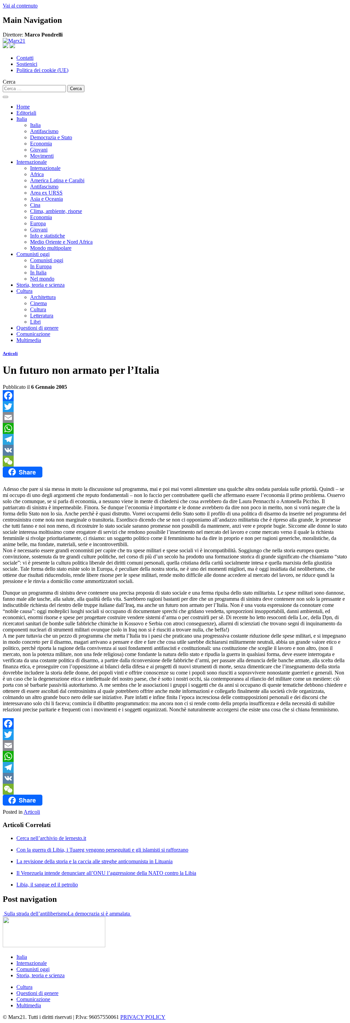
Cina (35, 205)
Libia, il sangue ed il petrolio (47, 884)
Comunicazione (33, 334)
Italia (21, 119)
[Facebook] (175, 395)
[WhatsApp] (175, 428)
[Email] (175, 417)
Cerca (9, 82)
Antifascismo (44, 131)
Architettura (43, 297)
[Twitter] (175, 406)
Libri (35, 322)
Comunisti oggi (33, 254)
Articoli (10, 353)
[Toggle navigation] (5, 97)
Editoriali (26, 113)
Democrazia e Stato (51, 137)
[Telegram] (175, 439)
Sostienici (26, 64)
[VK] (175, 450)
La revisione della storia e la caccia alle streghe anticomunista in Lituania (94, 861)
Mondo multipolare (50, 248)
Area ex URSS (46, 193)
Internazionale (31, 162)
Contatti (24, 58)
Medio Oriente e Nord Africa (61, 242)
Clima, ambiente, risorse (56, 211)
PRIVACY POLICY (142, 1017)
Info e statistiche (47, 236)
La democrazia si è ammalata (99, 914)
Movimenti (42, 156)
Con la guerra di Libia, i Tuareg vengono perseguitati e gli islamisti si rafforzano (102, 850)
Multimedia (28, 340)
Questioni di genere (37, 328)
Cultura (24, 291)
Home (23, 107)
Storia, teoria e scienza (40, 285)
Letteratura (41, 315)
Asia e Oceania (46, 199)
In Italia (38, 272)
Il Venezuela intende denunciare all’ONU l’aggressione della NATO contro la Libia (106, 873)
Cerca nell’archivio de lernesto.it (51, 838)
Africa (37, 174)
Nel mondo (42, 279)
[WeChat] (175, 461)
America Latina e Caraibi (57, 180)
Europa (38, 223)
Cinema (38, 303)
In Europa (41, 266)
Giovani (39, 150)
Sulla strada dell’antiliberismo (35, 914)
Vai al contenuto (20, 6)
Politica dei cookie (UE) (42, 70)
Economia (41, 143)
